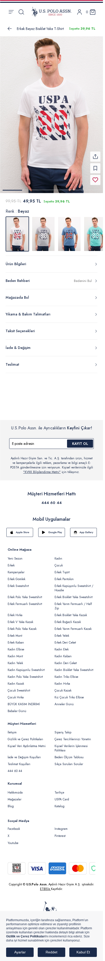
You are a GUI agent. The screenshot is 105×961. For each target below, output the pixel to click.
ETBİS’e (45, 886)
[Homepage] (51, 12)
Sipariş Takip (63, 729)
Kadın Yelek (15, 660)
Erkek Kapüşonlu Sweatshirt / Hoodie (74, 585)
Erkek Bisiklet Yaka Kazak (71, 612)
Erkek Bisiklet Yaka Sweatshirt (74, 594)
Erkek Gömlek (16, 576)
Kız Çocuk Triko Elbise (69, 694)
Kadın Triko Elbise (66, 673)
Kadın (58, 555)
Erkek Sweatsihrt (18, 583)
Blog (11, 803)
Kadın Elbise (16, 646)
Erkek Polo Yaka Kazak (22, 625)
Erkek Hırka (15, 612)
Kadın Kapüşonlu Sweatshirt (26, 667)
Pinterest (60, 832)
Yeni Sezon (15, 555)
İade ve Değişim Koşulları (24, 754)
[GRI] (43, 230)
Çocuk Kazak (63, 687)
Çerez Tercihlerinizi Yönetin (73, 736)
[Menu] (11, 12)
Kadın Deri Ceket (66, 660)
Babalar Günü (17, 708)
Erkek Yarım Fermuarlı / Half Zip (73, 603)
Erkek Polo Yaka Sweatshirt (25, 594)
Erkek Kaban (16, 639)
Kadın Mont (15, 653)
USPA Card (62, 796)
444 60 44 (51, 499)
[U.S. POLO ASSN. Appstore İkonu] (19, 529)
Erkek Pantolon (64, 576)
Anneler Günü (64, 701)
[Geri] (10, 28)
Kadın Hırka (62, 680)
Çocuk (59, 562)
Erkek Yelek (62, 632)
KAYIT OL (80, 440)
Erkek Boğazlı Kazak (68, 619)
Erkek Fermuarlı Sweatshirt (25, 601)
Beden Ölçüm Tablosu (69, 754)
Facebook (14, 825)
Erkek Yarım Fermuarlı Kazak (73, 625)
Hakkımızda (15, 789)
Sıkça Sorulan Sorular (69, 761)
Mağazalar (14, 796)
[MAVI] (69, 230)
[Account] (79, 12)
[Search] (21, 12)
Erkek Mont (15, 632)
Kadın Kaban (63, 653)
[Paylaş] (95, 153)
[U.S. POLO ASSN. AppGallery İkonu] (83, 529)
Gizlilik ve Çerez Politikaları (25, 736)
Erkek (11, 562)
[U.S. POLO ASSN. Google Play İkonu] (51, 529)
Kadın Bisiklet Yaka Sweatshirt (74, 667)
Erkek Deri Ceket (65, 639)
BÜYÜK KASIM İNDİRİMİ (24, 701)
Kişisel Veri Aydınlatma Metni (27, 743)
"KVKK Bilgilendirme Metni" (42, 469)
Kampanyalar (16, 569)
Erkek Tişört (62, 569)
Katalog (59, 803)
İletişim (12, 729)
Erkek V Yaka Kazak (20, 619)
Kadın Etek (62, 646)
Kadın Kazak (16, 680)
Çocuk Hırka (16, 694)
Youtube (13, 839)
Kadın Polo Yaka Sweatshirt (25, 673)
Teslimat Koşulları (19, 761)
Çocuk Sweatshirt (19, 687)
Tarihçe (59, 789)
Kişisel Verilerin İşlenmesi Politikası (71, 745)
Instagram (61, 825)
